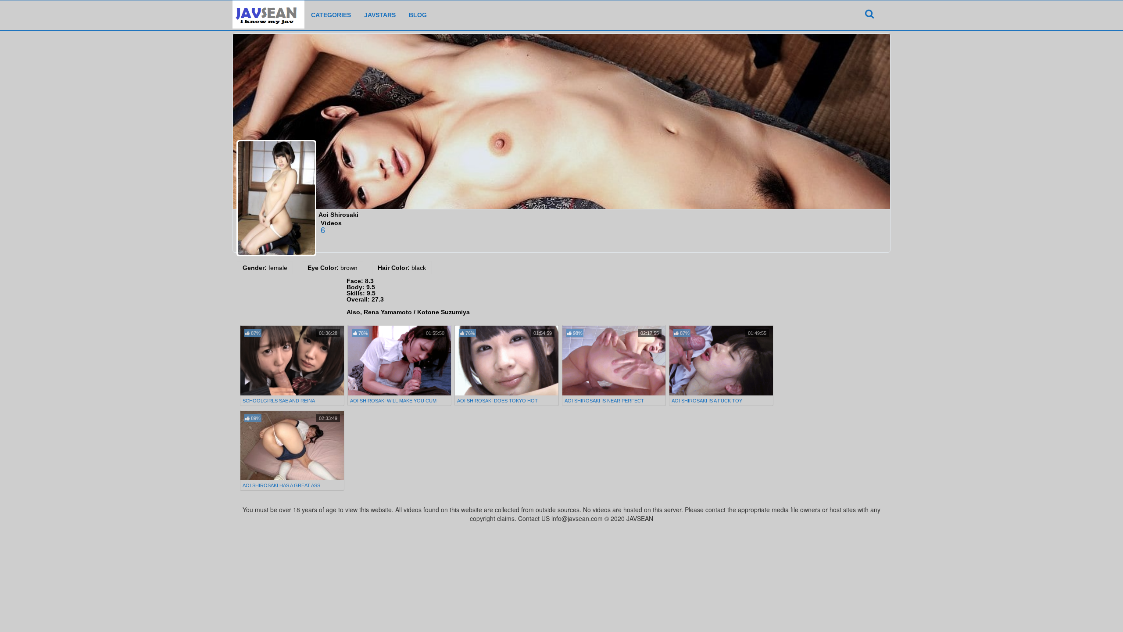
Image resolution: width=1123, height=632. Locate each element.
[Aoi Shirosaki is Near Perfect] (614, 360)
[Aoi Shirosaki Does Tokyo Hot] (506, 360)
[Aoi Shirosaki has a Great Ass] (292, 446)
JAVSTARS (380, 14)
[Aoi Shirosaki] (276, 198)
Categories (331, 14)
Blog (418, 14)
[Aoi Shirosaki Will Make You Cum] (399, 360)
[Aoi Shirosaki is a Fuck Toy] (721, 360)
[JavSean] (268, 11)
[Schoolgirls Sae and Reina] (292, 360)
